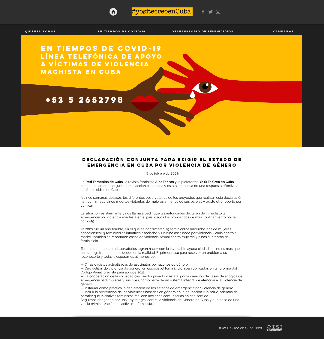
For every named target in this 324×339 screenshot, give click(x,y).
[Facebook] (203, 12)
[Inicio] (113, 12)
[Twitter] (210, 12)
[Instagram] (218, 12)
